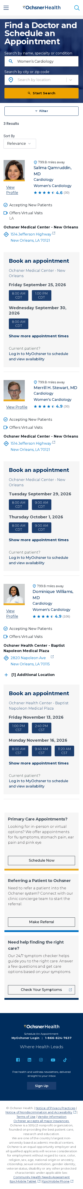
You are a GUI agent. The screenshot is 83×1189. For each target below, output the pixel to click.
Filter (43, 111)
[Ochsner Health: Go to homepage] (41, 7)
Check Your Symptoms (41, 990)
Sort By (9, 136)
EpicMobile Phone (55, 1181)
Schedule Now (41, 860)
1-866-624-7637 (58, 1038)
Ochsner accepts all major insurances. (41, 1121)
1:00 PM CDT (41, 295)
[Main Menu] (6, 7)
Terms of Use (26, 1116)
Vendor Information (52, 1116)
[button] (41, 310)
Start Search (44, 93)
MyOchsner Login (25, 1038)
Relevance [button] (16, 143)
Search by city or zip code (26, 72)
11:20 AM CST (64, 751)
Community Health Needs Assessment (41, 1177)
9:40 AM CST (41, 751)
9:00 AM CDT (41, 505)
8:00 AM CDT (18, 295)
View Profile (12, 190)
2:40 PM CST (41, 728)
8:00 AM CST (18, 751)
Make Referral (41, 922)
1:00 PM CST (18, 728)
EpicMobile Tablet (23, 1181)
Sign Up (45, 1085)
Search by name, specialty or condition (38, 53)
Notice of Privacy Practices (55, 1108)
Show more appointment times (39, 336)
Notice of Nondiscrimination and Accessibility (39, 1112)
